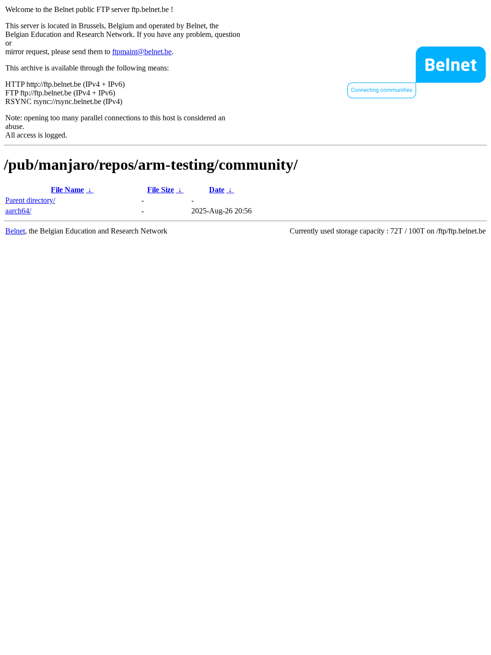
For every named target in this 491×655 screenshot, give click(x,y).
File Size (160, 190)
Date (216, 190)
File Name (67, 190)
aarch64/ (18, 211)
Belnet (15, 231)
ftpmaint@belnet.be (142, 51)
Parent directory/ (30, 200)
